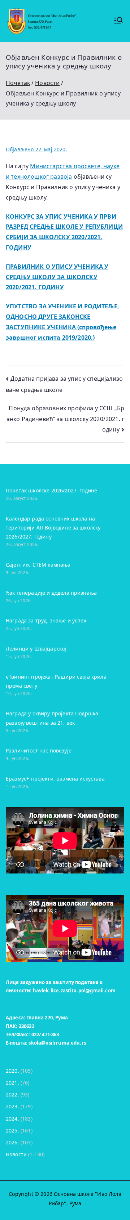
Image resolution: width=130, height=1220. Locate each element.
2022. (12, 1094)
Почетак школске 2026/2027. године (51, 490)
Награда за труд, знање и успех (46, 620)
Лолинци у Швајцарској (36, 648)
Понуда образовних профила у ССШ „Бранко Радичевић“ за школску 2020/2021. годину (65, 419)
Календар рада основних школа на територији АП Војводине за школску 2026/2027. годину (53, 527)
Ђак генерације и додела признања (51, 592)
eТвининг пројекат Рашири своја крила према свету (56, 681)
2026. (12, 1142)
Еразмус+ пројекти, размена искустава (55, 778)
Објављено (36, 149)
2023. (12, 1106)
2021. (12, 1082)
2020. (12, 1070)
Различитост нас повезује (39, 750)
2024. (12, 1118)
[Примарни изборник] (118, 21)
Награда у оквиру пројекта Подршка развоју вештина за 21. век (52, 718)
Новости (16, 1154)
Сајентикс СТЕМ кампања (38, 564)
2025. (12, 1130)
